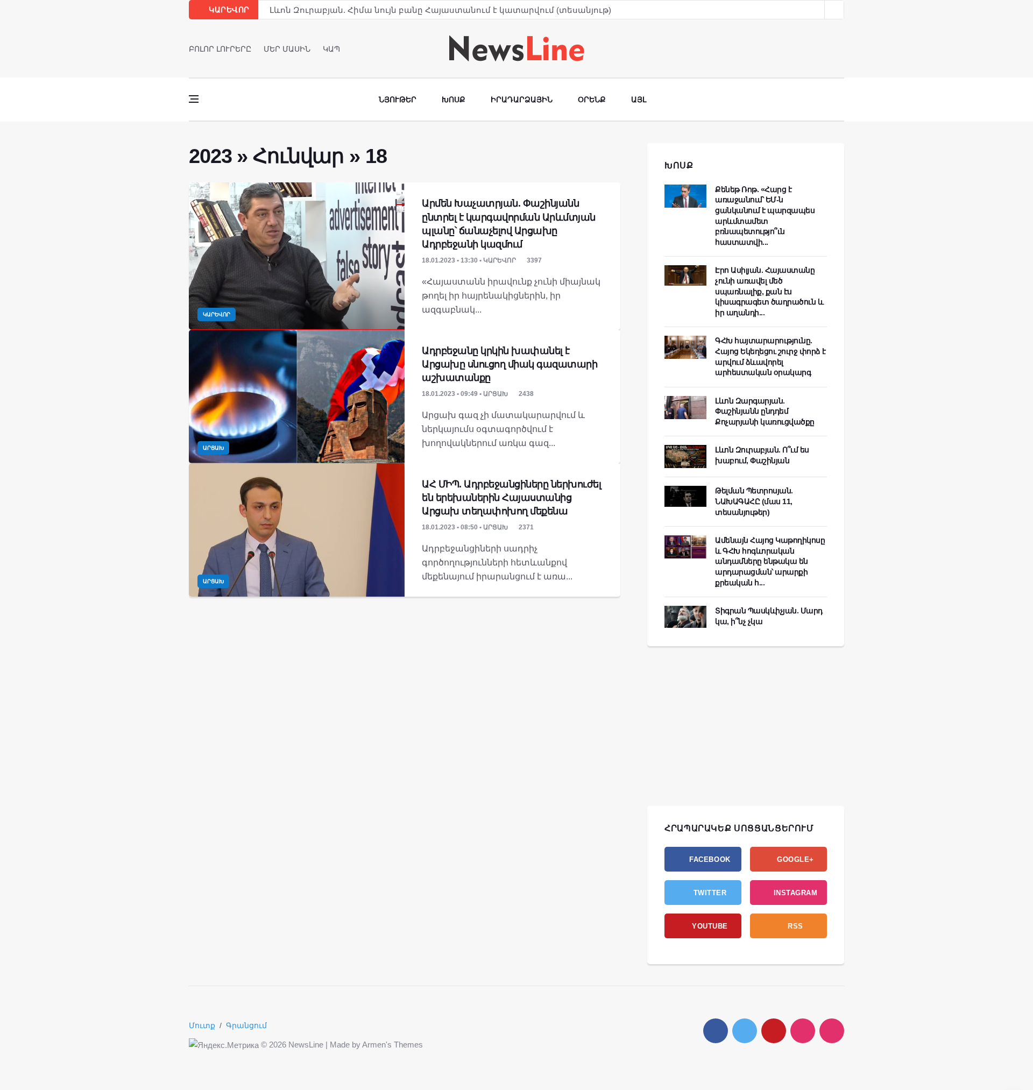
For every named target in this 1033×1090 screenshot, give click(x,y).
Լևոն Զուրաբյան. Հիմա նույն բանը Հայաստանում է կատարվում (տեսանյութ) (440, 8)
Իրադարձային (522, 99)
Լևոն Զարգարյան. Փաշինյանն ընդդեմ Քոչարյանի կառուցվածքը (765, 411)
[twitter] (825, 48)
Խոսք (453, 99)
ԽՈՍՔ (679, 165)
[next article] (815, 9)
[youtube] (840, 48)
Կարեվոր (216, 314)
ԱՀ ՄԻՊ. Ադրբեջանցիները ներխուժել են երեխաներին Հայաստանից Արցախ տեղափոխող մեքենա (511, 497)
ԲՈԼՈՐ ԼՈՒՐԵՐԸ (220, 49)
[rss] (831, 1030)
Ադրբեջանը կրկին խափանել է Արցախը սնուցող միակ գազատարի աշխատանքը (509, 364)
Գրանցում (246, 1025)
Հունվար (298, 156)
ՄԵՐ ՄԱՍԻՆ (287, 49)
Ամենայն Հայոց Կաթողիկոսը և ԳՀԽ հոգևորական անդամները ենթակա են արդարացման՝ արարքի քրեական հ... (770, 561)
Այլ (638, 99)
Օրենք (592, 99)
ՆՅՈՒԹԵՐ (397, 99)
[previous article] (834, 9)
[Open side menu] (194, 99)
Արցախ (213, 448)
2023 (210, 156)
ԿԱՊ (331, 49)
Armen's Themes (392, 1044)
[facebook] (810, 48)
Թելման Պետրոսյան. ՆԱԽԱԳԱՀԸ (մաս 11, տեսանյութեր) (754, 501)
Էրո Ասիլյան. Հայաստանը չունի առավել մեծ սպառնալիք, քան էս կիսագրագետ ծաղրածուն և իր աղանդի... (769, 291)
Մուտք (202, 1025)
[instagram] (802, 1030)
